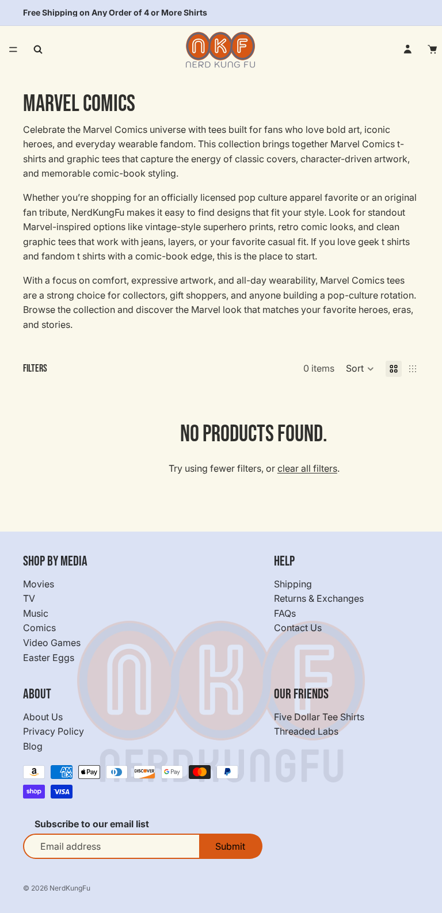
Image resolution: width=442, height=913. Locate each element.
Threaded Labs (306, 731)
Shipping (293, 584)
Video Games (52, 642)
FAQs (285, 613)
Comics (39, 627)
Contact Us (298, 627)
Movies (38, 584)
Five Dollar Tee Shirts (319, 717)
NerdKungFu (69, 888)
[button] (360, 368)
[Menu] (13, 49)
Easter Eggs (48, 657)
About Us (43, 717)
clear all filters (307, 468)
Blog (33, 746)
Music (35, 613)
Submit (230, 846)
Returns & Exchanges (319, 598)
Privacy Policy (53, 731)
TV (29, 598)
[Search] (38, 49)
